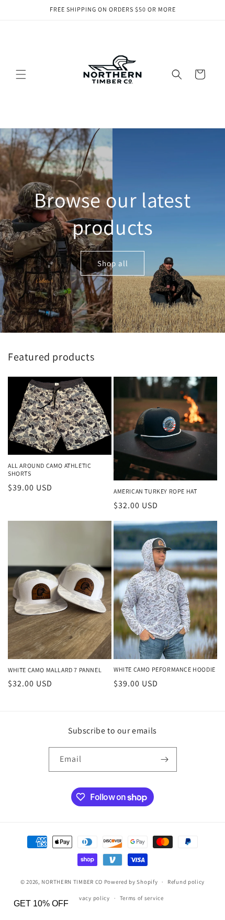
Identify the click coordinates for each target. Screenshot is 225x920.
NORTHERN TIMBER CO (72, 881)
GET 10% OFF (41, 903)
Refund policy (186, 881)
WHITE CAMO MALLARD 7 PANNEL (55, 670)
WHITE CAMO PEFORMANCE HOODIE (165, 669)
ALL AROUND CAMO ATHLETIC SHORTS (49, 470)
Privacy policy (90, 898)
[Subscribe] (164, 759)
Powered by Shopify (131, 881)
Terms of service (142, 898)
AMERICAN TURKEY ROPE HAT (155, 491)
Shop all (112, 263)
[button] (20, 74)
